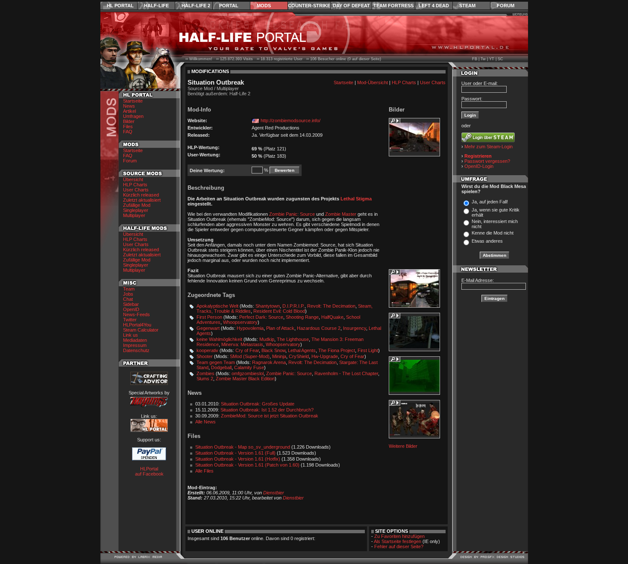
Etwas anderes (487, 241)
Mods (264, 5)
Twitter (130, 319)
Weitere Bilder (403, 446)
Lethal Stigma (356, 198)
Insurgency (354, 328)
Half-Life (156, 5)
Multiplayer (134, 215)
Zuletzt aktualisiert (142, 200)
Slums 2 (205, 378)
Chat (128, 299)
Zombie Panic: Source (292, 214)
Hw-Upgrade (324, 356)
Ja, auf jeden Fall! (490, 201)
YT (491, 59)
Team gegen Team (216, 362)
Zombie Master (340, 214)
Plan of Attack (280, 328)
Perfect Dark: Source (261, 317)
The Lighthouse (293, 339)
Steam (467, 5)
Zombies (205, 373)
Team (129, 288)
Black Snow (273, 350)
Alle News (205, 421)
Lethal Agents (302, 350)
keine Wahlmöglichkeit (219, 339)
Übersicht (133, 179)
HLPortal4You (137, 324)
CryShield (299, 356)
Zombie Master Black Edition (245, 378)
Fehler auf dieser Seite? (398, 546)
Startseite (133, 100)
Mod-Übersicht (372, 82)
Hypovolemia (250, 328)
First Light (368, 350)
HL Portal (120, 5)
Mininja (279, 356)
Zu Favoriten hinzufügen (399, 536)
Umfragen (133, 116)
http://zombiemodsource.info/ (290, 120)
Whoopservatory (240, 322)
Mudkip (266, 339)
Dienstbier (273, 492)
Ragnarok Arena (269, 362)
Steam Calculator (140, 329)
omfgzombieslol (248, 373)
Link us (130, 335)
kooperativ (207, 350)
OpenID (131, 309)
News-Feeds (136, 314)
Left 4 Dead (434, 5)
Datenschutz (136, 350)
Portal (228, 5)
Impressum (135, 345)
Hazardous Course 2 (318, 328)
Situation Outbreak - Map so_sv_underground (242, 446)
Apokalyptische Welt (217, 305)
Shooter (205, 356)
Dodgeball (221, 367)
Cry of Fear (247, 350)
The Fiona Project (336, 350)
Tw (483, 59)
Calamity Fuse (249, 367)
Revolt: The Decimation (331, 305)
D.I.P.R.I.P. (293, 305)
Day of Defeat (351, 5)
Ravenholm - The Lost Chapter (346, 373)
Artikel (129, 111)
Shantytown (267, 305)
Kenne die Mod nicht (493, 232)
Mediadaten (135, 340)
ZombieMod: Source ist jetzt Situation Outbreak (269, 415)
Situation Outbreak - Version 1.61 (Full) (235, 452)
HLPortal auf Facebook (149, 471)
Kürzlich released (141, 194)
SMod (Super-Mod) (250, 356)
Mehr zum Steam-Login (488, 146)
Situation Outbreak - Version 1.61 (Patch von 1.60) (247, 464)
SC (500, 59)
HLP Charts (135, 184)
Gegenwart (208, 328)
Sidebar (131, 304)
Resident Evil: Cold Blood (279, 311)
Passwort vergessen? (487, 161)
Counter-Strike (309, 5)
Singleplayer (135, 210)
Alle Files (204, 470)
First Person (209, 317)
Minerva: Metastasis (242, 344)
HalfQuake (332, 317)
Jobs (128, 294)
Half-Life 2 (196, 5)
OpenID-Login (478, 166)
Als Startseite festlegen (397, 541)
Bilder (129, 121)
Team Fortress (393, 5)
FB (474, 59)
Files (128, 126)
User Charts (136, 189)
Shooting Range (302, 317)
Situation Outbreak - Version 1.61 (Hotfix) (237, 458)
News (129, 106)
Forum (505, 5)
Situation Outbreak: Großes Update (257, 403)
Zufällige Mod (136, 205)
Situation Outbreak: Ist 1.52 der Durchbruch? (267, 409)
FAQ (127, 131)
